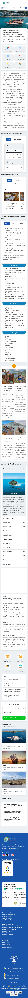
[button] (26, 8)
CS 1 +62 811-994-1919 (12, 974)
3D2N (7, 167)
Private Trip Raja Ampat (8, 934)
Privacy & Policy (14, 994)
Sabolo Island (7, 564)
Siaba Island (6, 547)
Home (4, 30)
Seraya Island (7, 560)
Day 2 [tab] (14, 223)
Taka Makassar (7, 539)
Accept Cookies (9, 992)
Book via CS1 (8, 718)
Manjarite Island (8, 518)
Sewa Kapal (10, 30)
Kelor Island (6, 468)
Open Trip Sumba (6, 916)
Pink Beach (6, 531)
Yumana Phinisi (6, 946)
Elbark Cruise (5, 942)
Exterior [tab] (14, 183)
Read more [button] (7, 900)
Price (14, 7)
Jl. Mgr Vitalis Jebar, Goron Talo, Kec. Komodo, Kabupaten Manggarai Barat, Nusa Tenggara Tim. (16, 970)
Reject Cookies (18, 992)
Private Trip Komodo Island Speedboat (12, 927)
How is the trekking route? (12, 679)
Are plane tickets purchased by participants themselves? (12, 690)
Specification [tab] (17, 139)
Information (5, 7)
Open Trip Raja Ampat (8, 920)
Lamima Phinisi (6, 940)
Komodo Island (7, 535)
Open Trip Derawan (7, 918)
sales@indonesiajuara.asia (13, 978)
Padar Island (7, 527)
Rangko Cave (7, 556)
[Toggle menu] (25, 2)
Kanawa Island (7, 551)
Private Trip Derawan (7, 933)
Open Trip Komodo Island (8, 914)
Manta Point (6, 543)
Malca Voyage (6, 944)
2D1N (7, 146)
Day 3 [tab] (21, 223)
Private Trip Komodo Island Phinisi (11, 926)
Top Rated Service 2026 (7, 863)
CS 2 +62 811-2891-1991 (13, 976)
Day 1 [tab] (6, 223)
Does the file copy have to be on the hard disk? (12, 696)
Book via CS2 (19, 718)
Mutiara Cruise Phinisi (8, 947)
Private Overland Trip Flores (9, 929)
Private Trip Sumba (7, 931)
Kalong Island (7, 522)
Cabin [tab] (9, 180)
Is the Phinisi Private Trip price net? (11, 684)
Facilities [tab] (17, 180)
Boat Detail (23, 7)
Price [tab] (8, 139)
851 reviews (13, 886)
